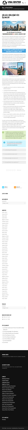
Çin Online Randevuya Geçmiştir (11, 333)
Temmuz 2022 (5, 221)
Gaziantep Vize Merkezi (7, 391)
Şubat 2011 (4, 289)
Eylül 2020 (4, 234)
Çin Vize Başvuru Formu (9, 335)
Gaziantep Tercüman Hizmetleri (9, 395)
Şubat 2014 (4, 278)
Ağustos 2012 (5, 282)
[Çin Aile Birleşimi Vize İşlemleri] (14, 27)
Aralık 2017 (4, 269)
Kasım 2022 (4, 214)
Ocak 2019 (4, 261)
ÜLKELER (4, 305)
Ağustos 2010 (5, 294)
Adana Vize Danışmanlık (7, 398)
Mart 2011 (4, 287)
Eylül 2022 (4, 217)
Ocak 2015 (4, 274)
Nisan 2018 (4, 267)
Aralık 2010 (4, 293)
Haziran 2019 (5, 254)
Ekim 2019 (4, 252)
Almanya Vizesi (5, 378)
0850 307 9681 (6, 317)
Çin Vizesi (5, 342)
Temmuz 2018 (5, 265)
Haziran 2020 (5, 239)
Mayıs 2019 (5, 256)
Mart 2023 (4, 212)
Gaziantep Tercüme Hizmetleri (9, 386)
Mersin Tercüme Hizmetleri (8, 387)
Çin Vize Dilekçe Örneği (8, 338)
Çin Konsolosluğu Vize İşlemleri (10, 331)
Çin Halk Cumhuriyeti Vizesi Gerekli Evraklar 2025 (14, 50)
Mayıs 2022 (5, 225)
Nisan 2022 (4, 227)
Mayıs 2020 (5, 241)
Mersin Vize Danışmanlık (7, 400)
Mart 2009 (4, 298)
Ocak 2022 (4, 228)
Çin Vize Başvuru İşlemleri (9, 337)
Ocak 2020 (4, 247)
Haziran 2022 (5, 223)
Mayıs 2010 (5, 296)
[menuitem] (22, 3)
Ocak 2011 (4, 291)
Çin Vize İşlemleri (7, 340)
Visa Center (9, 428)
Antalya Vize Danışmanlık (8, 406)
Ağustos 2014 (5, 276)
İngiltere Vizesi (5, 384)
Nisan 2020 (4, 243)
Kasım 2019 (4, 250)
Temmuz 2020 (5, 238)
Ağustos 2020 (5, 236)
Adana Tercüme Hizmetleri (8, 393)
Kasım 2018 (4, 263)
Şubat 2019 (4, 260)
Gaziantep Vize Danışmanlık (8, 402)
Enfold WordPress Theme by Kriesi (18, 428)
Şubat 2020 (4, 245)
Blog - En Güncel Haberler (7, 7)
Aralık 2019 (4, 249)
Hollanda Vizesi (5, 382)
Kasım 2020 (4, 230)
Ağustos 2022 (5, 219)
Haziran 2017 (5, 271)
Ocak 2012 (4, 285)
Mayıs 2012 (5, 283)
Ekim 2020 (4, 232)
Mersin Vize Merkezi (6, 389)
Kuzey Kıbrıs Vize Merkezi (8, 409)
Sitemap (4, 419)
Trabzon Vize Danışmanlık (8, 397)
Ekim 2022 (4, 216)
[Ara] (22, 3)
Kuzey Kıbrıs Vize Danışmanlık (9, 408)
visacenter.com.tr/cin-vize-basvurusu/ (14, 143)
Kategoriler (4, 201)
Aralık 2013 (4, 280)
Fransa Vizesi (5, 380)
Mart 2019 (4, 258)
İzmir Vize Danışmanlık (7, 404)
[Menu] (25, 2)
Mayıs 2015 (5, 272)
